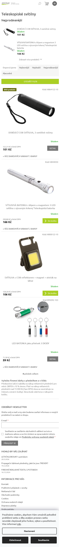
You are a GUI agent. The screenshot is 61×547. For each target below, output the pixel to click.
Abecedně (7, 73)
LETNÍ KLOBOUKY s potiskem (14, 456)
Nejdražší (36, 67)
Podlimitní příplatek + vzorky (14, 487)
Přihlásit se (10, 443)
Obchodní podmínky (10, 494)
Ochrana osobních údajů (12, 502)
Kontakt (5, 484)
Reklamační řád (8, 491)
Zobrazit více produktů (29, 59)
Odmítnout (15, 540)
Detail (53, 148)
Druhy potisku (7, 509)
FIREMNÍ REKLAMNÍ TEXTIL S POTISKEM (19, 469)
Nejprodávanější (51, 67)
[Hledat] (40, 3)
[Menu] (54, 3)
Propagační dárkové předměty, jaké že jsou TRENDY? (24, 463)
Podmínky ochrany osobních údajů (38, 437)
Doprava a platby (8, 505)
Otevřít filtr (30, 81)
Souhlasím (43, 540)
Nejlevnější (24, 67)
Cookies (5, 498)
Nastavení (29, 530)
